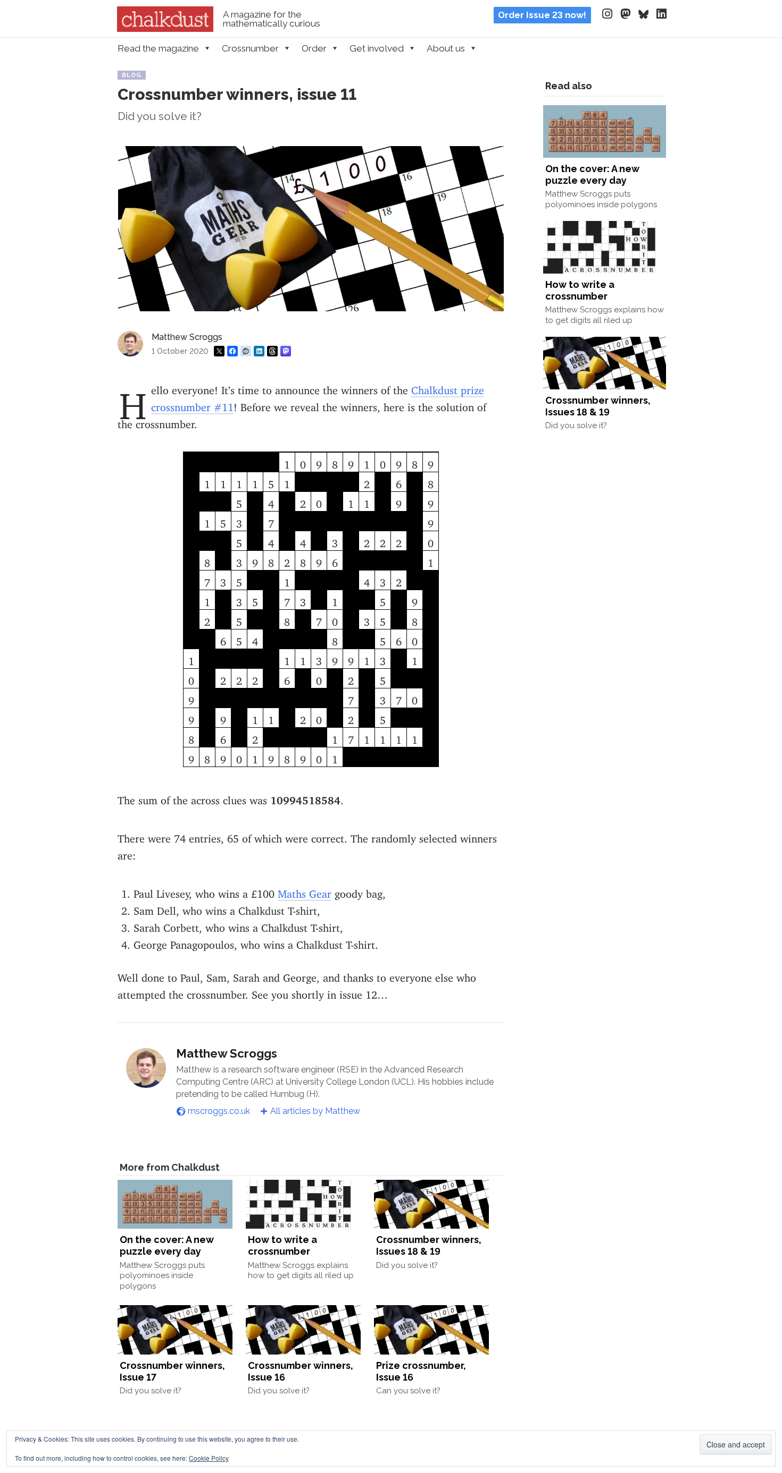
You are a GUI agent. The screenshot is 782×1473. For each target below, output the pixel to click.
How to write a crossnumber (282, 1245)
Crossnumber (250, 48)
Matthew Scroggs (187, 337)
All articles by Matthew (315, 1111)
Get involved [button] (377, 48)
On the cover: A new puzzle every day (167, 1245)
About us (446, 48)
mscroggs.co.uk (219, 1111)
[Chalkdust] (165, 28)
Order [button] (314, 48)
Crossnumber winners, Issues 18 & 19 (428, 1245)
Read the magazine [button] (158, 48)
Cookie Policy (209, 1457)
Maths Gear (304, 891)
